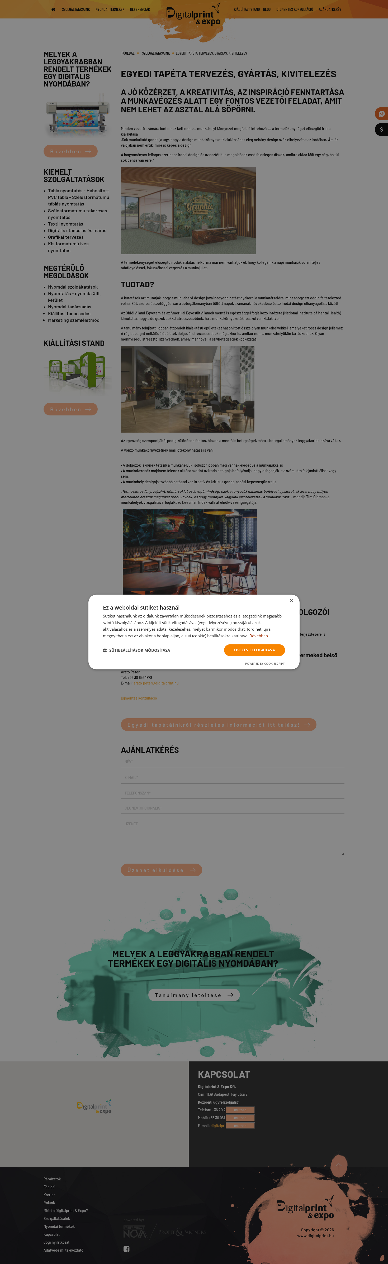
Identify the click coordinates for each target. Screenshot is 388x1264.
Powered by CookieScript (265, 664)
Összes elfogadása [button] (254, 650)
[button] (136, 650)
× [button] (291, 601)
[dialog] (194, 632)
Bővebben (258, 635)
